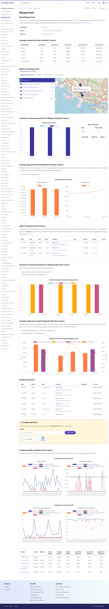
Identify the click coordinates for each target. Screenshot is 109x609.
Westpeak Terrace (6, 337)
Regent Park (4, 203)
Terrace (47, 242)
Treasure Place (5, 286)
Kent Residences (25, 572)
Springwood (4, 214)
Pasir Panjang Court (6, 189)
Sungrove (3, 220)
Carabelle (3, 49)
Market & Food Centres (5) (28, 75)
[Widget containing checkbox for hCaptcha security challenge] (33, 439)
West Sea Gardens (6, 326)
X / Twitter (7, 589)
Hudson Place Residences (8, 112)
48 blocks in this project (85, 23)
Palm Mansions (5, 174)
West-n (3, 331)
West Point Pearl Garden (7, 323)
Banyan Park (5, 17)
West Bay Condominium (7, 311)
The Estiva (4, 234)
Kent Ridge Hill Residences (8, 123)
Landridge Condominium (7, 132)
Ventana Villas (5, 297)
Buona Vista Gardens (7, 46)
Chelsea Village (5, 52)
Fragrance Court (5, 92)
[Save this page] (93, 8)
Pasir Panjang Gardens (7, 191)
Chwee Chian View (6, 60)
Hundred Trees (5, 114)
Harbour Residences (6, 100)
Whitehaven (4, 348)
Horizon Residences (6, 109)
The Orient (4, 254)
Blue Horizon (4, 34)
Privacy (6, 606)
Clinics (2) (39, 75)
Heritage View (5, 106)
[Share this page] (86, 8)
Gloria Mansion (5, 94)
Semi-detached (46, 387)
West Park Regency (6, 320)
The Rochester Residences (8, 266)
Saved (106, 3)
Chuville (3, 57)
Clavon (3, 63)
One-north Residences (7, 166)
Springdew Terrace (6, 211)
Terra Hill (3, 223)
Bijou (2, 26)
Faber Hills (4, 83)
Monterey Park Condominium (9, 152)
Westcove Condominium (7, 334)
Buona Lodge (4, 43)
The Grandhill (4, 240)
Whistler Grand (5, 346)
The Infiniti (4, 249)
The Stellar (4, 274)
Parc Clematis (5, 177)
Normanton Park (5, 160)
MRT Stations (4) (48, 75)
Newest (3, 157)
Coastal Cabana (60, 595)
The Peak (3, 260)
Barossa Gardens (5, 20)
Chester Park (4, 54)
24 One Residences (6, 11)
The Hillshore (4, 246)
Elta (2, 77)
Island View (4, 120)
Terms (11, 606)
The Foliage (4, 237)
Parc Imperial (4, 180)
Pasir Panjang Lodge (6, 194)
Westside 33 (4, 343)
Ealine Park (4, 74)
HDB (87, 3)
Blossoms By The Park (7, 32)
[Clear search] (61, 2)
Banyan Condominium (7, 14)
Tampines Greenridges (36, 597)
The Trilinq (4, 277)
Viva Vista (4, 306)
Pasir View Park (5, 197)
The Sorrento (4, 269)
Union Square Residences (62, 592)
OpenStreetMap (103, 112)
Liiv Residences (5, 137)
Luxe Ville (3, 140)
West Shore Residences (7, 329)
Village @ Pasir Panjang (7, 303)
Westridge (4, 340)
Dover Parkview (5, 72)
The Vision (4, 283)
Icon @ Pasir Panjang (7, 117)
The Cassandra (5, 226)
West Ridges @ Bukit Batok (37, 600)
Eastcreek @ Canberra (36, 587)
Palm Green (4, 171)
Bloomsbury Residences (7, 29)
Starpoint (3, 217)
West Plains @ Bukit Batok (37, 592)
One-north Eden (5, 163)
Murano (3, 154)
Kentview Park (5, 126)
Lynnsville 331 (5, 146)
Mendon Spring (5, 149)
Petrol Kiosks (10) (59, 75)
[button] (83, 96)
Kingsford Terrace (6, 129)
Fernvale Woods (34, 595)
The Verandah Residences (8, 280)
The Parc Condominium (7, 257)
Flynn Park (4, 89)
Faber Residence (5, 86)
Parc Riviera (4, 186)
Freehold (94, 242)
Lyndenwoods (5, 143)
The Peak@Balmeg (6, 263)
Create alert (70, 432)
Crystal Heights (5, 69)
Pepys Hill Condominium (7, 200)
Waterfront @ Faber (6, 308)
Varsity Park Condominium (8, 291)
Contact (16, 606)
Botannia (3, 37)
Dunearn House (60, 589)
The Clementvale (5, 231)
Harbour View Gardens (7, 103)
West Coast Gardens (6, 314)
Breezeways (4, 40)
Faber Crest (4, 80)
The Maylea (4, 251)
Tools (99, 3)
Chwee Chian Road (56, 244)
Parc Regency (5, 183)
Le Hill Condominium (6, 134)
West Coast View (5, 317)
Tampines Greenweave (36, 589)
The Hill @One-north (6, 243)
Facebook (7, 587)
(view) (45, 27)
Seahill (3, 206)
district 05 (75, 20)
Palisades (3, 169)
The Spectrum (5, 271)
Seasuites (3, 209)
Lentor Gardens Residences (63, 587)
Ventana (3, 294)
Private (93, 3)
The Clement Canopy (6, 229)
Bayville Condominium (7, 23)
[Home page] (20, 8)
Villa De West (4, 300)
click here (30, 234)
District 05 (64, 244)
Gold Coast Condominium (8, 97)
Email (22, 429)
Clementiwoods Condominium (9, 66)
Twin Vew (3, 289)
